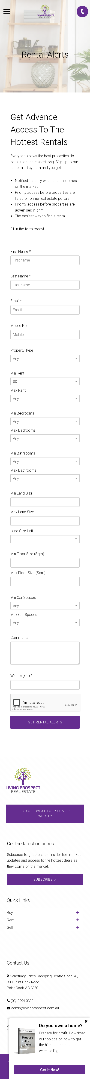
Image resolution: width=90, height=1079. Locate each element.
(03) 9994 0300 (22, 1001)
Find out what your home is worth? (45, 813)
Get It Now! (49, 1070)
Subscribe (43, 879)
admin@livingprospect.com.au (35, 1008)
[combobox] (45, 358)
